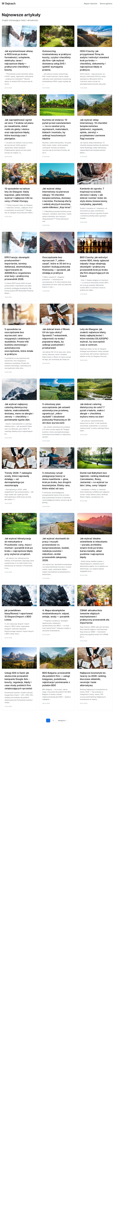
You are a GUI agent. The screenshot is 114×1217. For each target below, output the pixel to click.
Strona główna (106, 3)
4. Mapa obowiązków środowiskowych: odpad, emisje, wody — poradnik (55, 613)
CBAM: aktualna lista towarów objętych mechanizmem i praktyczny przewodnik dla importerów (94, 616)
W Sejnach (9, 3)
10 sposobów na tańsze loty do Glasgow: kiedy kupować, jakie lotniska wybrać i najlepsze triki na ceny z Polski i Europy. (18, 194)
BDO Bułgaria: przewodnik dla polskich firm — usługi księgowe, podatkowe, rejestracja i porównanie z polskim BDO (56, 679)
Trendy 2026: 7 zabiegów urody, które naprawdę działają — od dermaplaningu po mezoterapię (18, 479)
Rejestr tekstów (90, 3)
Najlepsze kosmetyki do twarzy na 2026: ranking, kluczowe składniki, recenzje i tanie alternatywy (93, 679)
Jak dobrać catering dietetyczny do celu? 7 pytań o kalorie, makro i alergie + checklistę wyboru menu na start (92, 410)
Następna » (62, 720)
